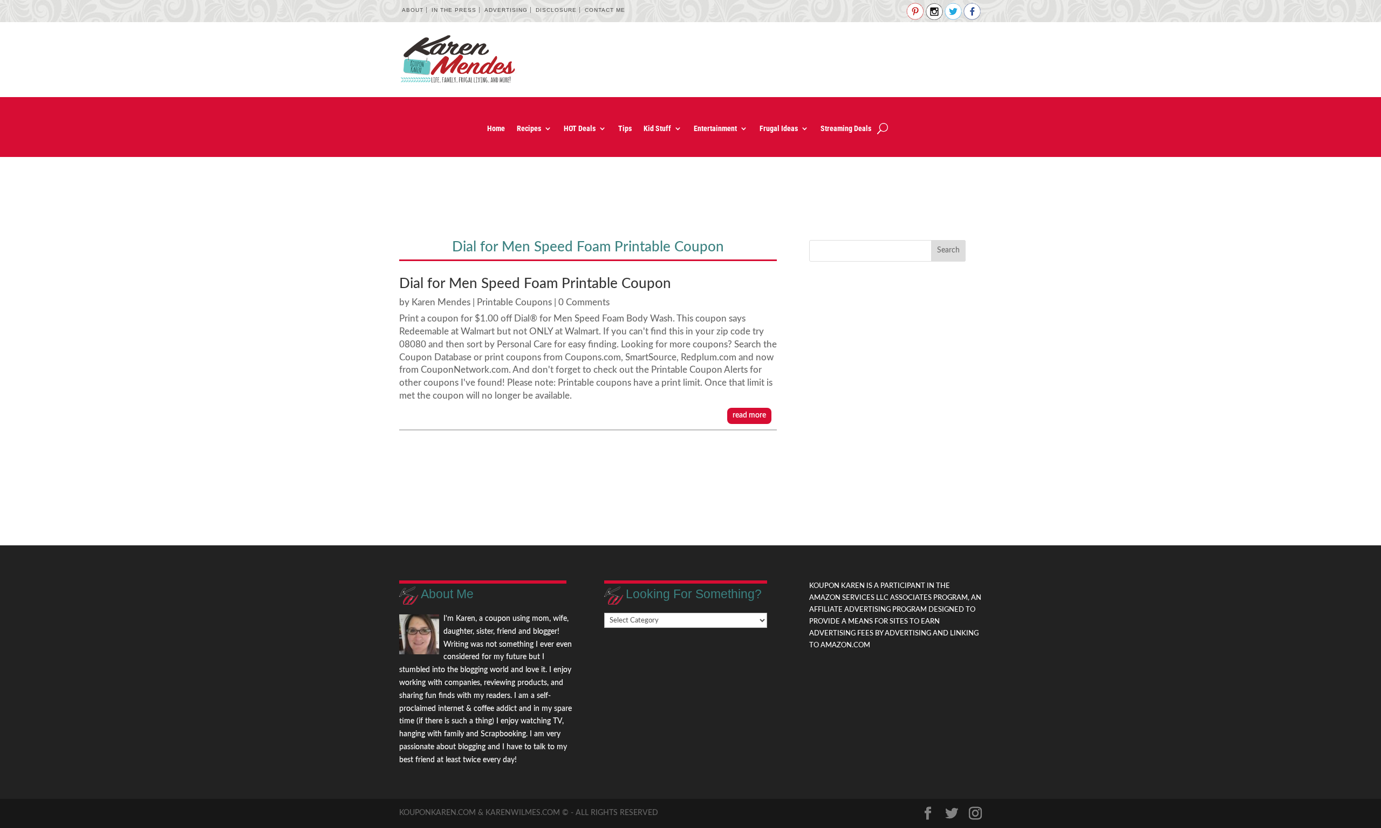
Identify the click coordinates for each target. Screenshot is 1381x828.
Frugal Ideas (779, 129)
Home (496, 129)
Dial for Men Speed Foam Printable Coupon (535, 284)
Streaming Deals (846, 129)
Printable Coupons (514, 302)
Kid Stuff (657, 129)
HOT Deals (580, 129)
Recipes (529, 129)
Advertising (506, 10)
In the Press (454, 10)
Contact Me (605, 10)
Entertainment (715, 129)
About (412, 10)
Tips (625, 129)
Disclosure (556, 10)
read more (749, 415)
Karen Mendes (441, 302)
